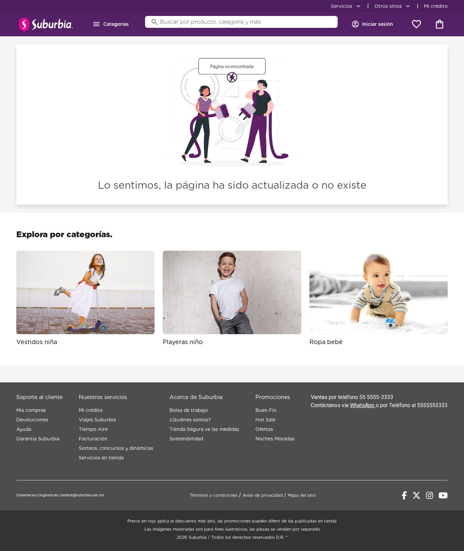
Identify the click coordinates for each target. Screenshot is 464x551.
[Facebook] (404, 495)
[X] (416, 495)
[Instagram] (429, 495)
